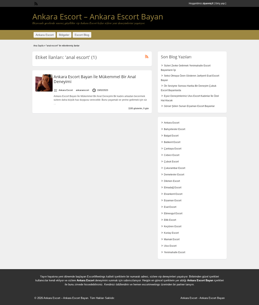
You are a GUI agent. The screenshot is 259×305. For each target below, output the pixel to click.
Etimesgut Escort (173, 213)
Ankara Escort (45, 34)
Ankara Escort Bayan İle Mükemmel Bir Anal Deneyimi (95, 79)
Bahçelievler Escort (174, 129)
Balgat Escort (171, 135)
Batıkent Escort (172, 142)
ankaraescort (82, 90)
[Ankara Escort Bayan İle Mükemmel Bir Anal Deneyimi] (44, 90)
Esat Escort (170, 207)
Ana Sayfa (38, 45)
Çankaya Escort (172, 148)
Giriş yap (220, 3)
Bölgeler (64, 34)
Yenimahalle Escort (174, 252)
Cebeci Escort (171, 155)
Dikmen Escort (172, 181)
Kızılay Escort (171, 232)
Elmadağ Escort (172, 187)
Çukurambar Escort (174, 168)
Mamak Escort (171, 239)
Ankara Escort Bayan (200, 280)
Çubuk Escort (171, 161)
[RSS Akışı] (35, 3)
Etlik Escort (170, 220)
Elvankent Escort (173, 194)
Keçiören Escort (172, 226)
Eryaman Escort (172, 200)
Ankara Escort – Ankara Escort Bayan (97, 16)
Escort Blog (82, 34)
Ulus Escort (170, 245)
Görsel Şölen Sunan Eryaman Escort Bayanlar (189, 106)
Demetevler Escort (174, 174)
